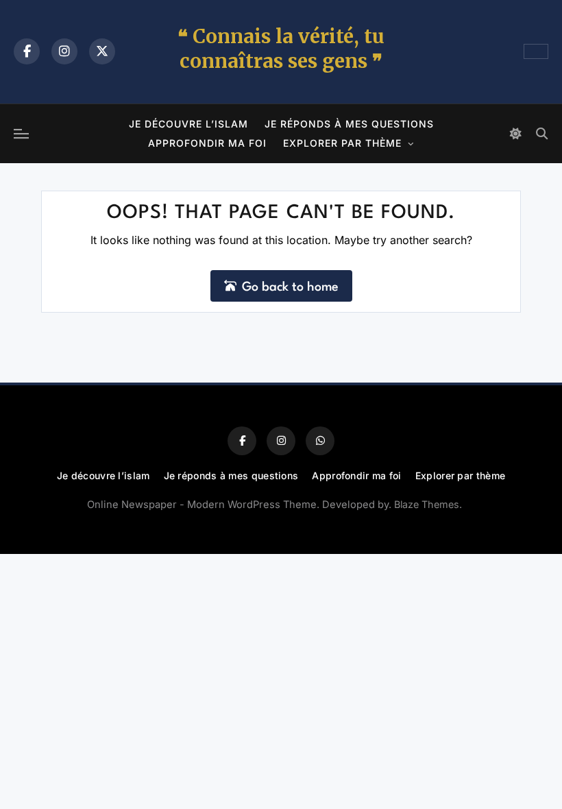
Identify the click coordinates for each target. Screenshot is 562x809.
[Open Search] (541, 134)
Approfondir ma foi (207, 143)
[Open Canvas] (21, 133)
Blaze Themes (426, 504)
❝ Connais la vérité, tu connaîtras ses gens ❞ (281, 48)
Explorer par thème (342, 143)
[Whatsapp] (320, 440)
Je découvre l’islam (188, 124)
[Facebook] (27, 51)
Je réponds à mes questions (349, 124)
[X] (102, 51)
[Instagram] (64, 51)
